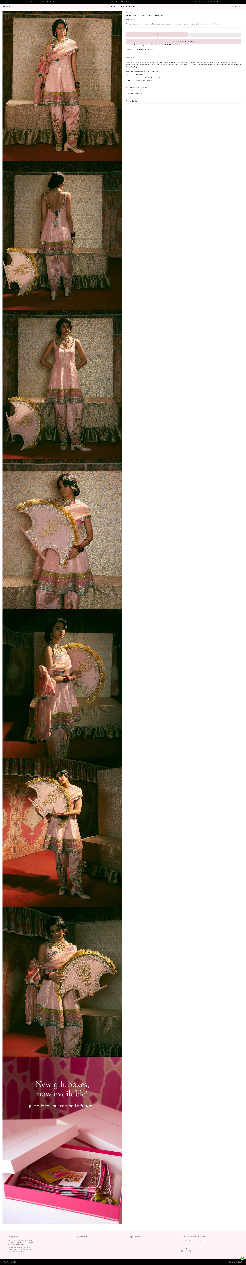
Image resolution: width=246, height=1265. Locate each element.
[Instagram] (182, 1251)
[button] (215, 34)
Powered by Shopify (236, 1262)
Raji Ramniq (8, 1262)
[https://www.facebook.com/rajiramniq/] (186, 1251)
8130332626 (20, 1244)
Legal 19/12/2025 (135, 1237)
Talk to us (150, 49)
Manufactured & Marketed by (136, 87)
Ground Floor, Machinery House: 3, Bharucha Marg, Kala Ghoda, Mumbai (20, 1248)
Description (130, 58)
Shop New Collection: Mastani (123, 1)
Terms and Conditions (134, 94)
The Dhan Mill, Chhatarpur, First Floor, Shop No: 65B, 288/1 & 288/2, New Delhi (20, 1241)
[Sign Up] (201, 1241)
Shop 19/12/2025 (81, 1237)
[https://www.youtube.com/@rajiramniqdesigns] (190, 1251)
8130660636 (20, 1251)
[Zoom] (118, 15)
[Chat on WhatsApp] (242, 1258)
